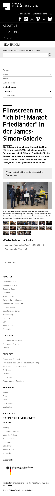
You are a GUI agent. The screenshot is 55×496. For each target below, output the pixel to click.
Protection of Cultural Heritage (14, 367)
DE (51, 14)
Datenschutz (7, 329)
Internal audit (8, 326)
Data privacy (7, 446)
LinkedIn (26, 18)
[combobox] (25, 55)
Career (5, 322)
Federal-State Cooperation (13, 304)
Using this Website (10, 435)
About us (10, 25)
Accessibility (7, 442)
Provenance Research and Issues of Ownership (21, 363)
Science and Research (11, 359)
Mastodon (44, 18)
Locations (10, 32)
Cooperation (7, 377)
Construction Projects (11, 344)
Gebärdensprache (40, 14)
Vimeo (38, 18)
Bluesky (50, 18)
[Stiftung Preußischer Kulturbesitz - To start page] (20, 6)
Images (8, 91)
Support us (7, 318)
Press (5, 74)
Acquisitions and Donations (13, 381)
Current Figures (9, 307)
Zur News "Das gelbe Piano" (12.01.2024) (23, 245)
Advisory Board (9, 296)
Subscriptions (9, 83)
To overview (10, 262)
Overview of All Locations (12, 341)
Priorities (10, 38)
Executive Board (9, 289)
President (6, 293)
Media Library (9, 87)
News (5, 78)
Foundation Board (10, 285)
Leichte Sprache (24, 14)
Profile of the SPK (9, 282)
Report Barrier (8, 439)
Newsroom (11, 44)
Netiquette (7, 453)
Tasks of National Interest (12, 300)
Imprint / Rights (8, 450)
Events (6, 70)
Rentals (6, 348)
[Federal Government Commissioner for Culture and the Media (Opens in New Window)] (27, 470)
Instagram (32, 18)
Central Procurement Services (19, 418)
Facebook (20, 18)
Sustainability (8, 315)
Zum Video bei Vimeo (15, 249)
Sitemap (6, 428)
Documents (10, 95)
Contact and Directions (11, 431)
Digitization (7, 370)
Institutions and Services (12, 311)
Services (7, 423)
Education (7, 374)
